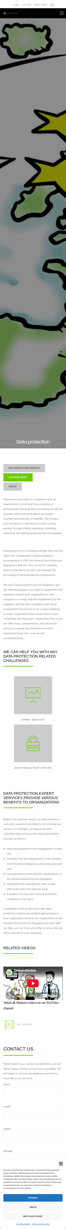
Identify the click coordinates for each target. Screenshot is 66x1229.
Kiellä (33, 1207)
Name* (6, 1085)
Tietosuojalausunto (41, 1224)
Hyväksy (33, 1197)
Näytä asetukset (33, 1216)
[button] (61, 1163)
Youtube (27, 5)
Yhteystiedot (40, 5)
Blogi (16, 5)
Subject (7, 1129)
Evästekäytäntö (23, 1224)
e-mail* (7, 1107)
